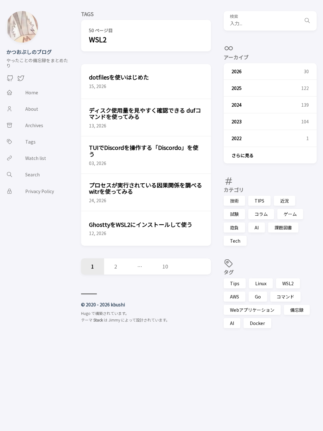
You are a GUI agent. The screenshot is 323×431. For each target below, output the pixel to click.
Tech (235, 241)
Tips (234, 283)
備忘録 (296, 310)
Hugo (86, 313)
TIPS (259, 201)
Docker (257, 323)
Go (258, 296)
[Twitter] (21, 80)
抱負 (234, 227)
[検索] (307, 21)
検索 (234, 16)
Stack (98, 319)
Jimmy (114, 319)
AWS (234, 296)
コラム (261, 214)
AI (257, 227)
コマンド (285, 296)
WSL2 (288, 283)
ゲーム (290, 214)
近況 (284, 201)
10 (165, 266)
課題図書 (283, 227)
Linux (261, 283)
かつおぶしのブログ (29, 52)
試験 (234, 214)
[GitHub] (10, 80)
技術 (234, 201)
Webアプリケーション (252, 310)
